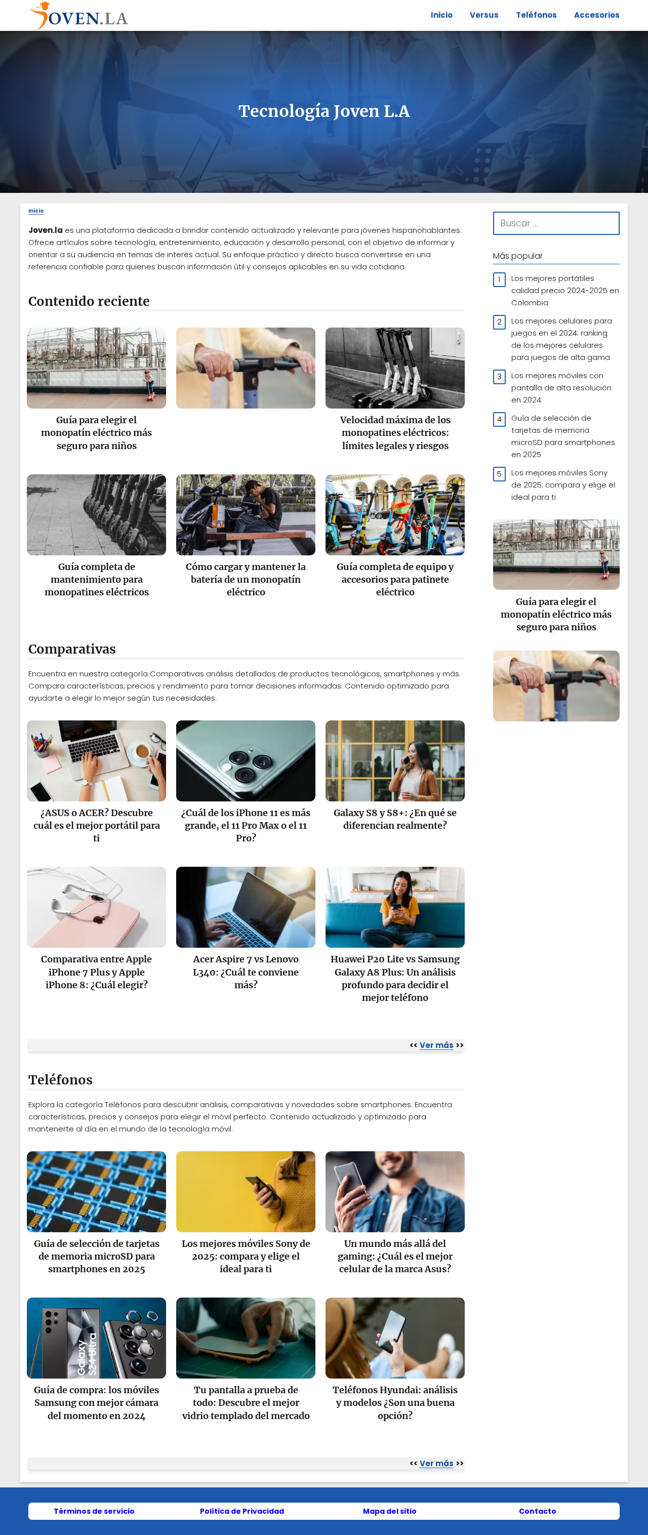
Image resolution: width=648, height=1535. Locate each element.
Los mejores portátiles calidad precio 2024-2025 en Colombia (565, 289)
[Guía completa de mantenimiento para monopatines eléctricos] (96, 521)
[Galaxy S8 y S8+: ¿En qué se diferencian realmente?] (395, 767)
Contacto (537, 1511)
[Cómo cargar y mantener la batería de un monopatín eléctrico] (245, 521)
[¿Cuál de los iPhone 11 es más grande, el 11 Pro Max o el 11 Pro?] (245, 767)
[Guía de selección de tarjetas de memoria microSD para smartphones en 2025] (96, 1197)
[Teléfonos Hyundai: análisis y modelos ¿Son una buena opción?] (395, 1344)
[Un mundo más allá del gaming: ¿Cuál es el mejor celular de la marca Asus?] (395, 1197)
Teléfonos (536, 15)
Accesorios (597, 15)
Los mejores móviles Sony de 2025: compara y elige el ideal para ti (563, 484)
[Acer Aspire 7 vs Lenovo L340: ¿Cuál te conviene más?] (245, 913)
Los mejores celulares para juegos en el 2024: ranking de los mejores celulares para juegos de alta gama (561, 338)
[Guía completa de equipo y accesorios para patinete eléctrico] (395, 521)
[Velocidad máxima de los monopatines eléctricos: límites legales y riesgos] (395, 374)
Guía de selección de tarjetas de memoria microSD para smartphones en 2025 (563, 435)
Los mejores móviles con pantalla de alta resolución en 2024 (561, 387)
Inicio (442, 15)
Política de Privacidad (242, 1511)
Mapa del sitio (390, 1511)
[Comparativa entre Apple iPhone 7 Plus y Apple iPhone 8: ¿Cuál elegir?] (96, 913)
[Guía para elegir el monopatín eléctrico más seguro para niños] (96, 374)
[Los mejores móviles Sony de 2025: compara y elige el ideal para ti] (245, 1197)
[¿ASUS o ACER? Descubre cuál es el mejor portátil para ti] (96, 767)
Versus (484, 15)
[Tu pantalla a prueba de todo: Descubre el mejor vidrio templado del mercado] (245, 1344)
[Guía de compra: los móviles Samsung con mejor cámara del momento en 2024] (96, 1344)
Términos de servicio (94, 1511)
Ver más (437, 1045)
